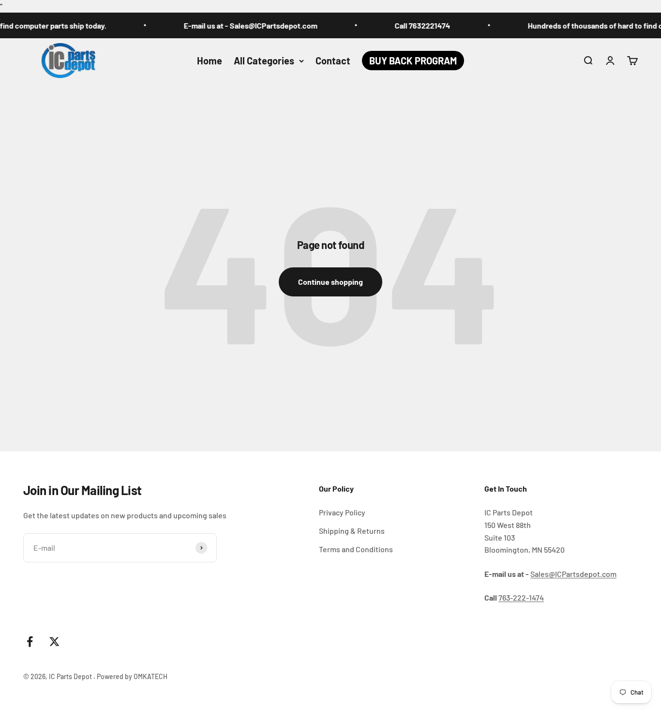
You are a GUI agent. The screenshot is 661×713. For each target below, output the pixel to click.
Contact (332, 60)
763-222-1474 (521, 597)
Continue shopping (330, 281)
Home (209, 60)
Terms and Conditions (356, 549)
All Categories (264, 60)
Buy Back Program (413, 60)
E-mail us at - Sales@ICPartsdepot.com (242, 25)
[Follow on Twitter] (54, 641)
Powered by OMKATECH (132, 676)
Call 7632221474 (414, 25)
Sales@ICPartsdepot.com (573, 573)
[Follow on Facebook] (29, 641)
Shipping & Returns (352, 530)
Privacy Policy (342, 512)
